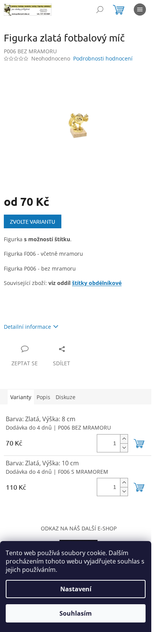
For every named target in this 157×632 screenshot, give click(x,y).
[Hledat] (99, 9)
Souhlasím (75, 613)
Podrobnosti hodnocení (103, 58)
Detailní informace (27, 326)
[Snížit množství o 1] (124, 447)
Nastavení (75, 589)
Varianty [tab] (20, 397)
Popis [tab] (43, 397)
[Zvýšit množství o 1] (124, 439)
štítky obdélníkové (97, 283)
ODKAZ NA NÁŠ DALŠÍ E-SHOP (79, 528)
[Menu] (139, 9)
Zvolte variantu (32, 221)
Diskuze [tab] (65, 397)
